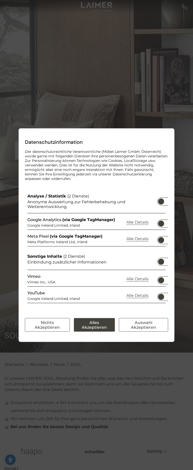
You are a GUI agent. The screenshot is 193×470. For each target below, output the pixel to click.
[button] (161, 201)
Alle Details (137, 222)
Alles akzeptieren (94, 324)
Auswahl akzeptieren (143, 324)
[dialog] (96, 235)
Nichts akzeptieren (47, 324)
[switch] (161, 200)
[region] (96, 249)
